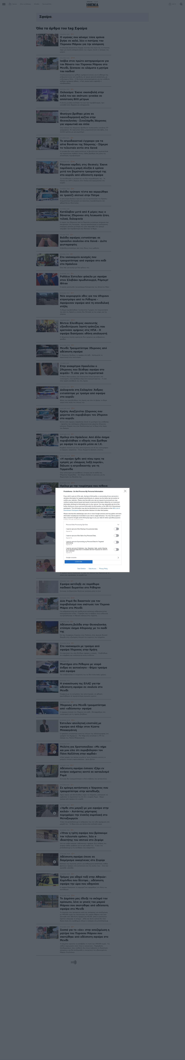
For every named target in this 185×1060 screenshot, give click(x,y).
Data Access (92, 568)
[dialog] (92, 530)
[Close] (126, 491)
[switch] (116, 529)
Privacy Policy (103, 568)
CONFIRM (78, 561)
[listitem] (92, 525)
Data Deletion (81, 568)
